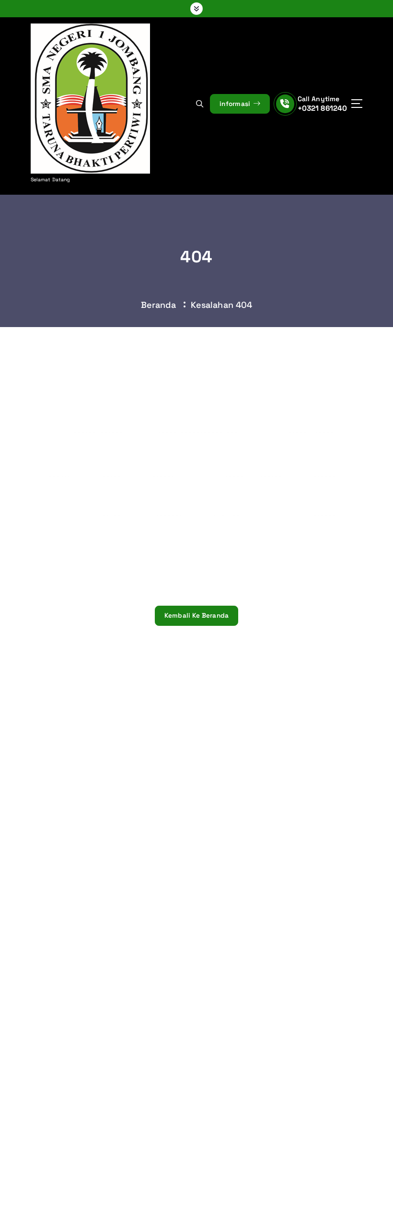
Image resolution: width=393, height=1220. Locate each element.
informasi (236, 104)
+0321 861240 (322, 108)
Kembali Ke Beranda (196, 615)
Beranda (158, 304)
